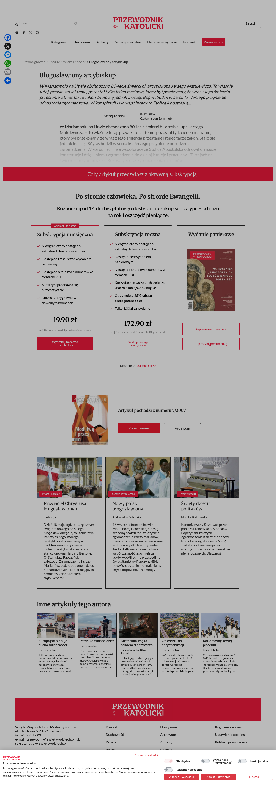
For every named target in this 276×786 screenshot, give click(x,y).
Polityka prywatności (146, 755)
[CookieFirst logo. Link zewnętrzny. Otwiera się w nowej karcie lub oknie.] (11, 758)
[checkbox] (168, 761)
